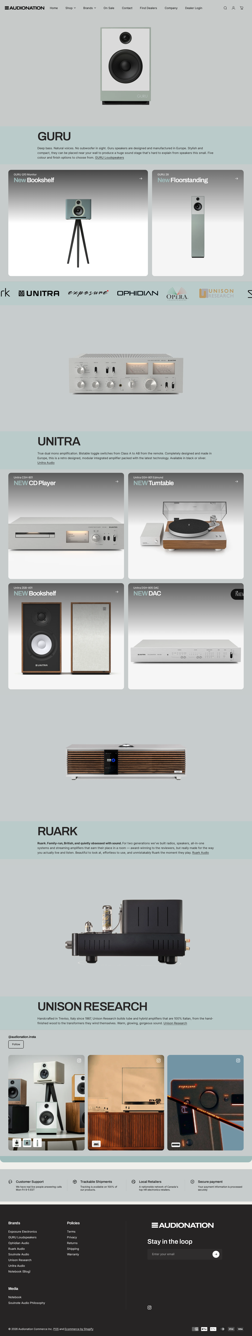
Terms (71, 1231)
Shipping (73, 1248)
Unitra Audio (46, 462)
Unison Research (175, 1023)
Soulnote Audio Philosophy (26, 1303)
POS (56, 1329)
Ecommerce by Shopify (79, 1329)
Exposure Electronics (22, 1231)
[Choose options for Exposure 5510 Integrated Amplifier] (175, 1145)
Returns (72, 1243)
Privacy (72, 1237)
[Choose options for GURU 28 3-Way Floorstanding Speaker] (37, 1143)
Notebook (14, 1297)
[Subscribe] (216, 1254)
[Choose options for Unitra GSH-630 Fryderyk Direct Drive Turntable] (96, 1144)
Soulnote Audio (18, 1254)
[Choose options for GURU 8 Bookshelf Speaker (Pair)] (16, 1143)
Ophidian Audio (18, 1243)
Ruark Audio (200, 852)
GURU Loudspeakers (109, 157)
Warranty (73, 1254)
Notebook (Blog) (19, 1271)
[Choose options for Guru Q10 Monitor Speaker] (27, 1143)
